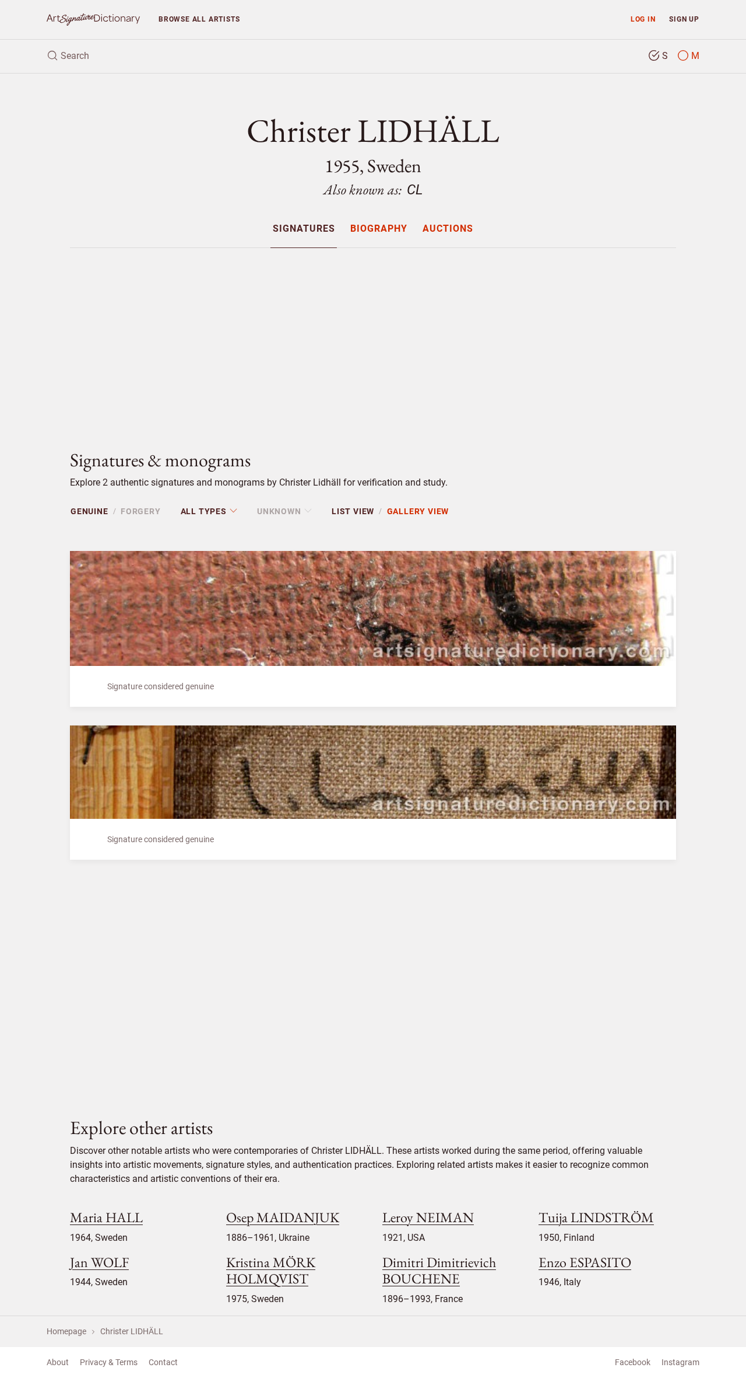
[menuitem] (303, 228)
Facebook (632, 1362)
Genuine (89, 511)
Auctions (448, 229)
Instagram (680, 1362)
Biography (378, 229)
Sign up (684, 19)
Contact (163, 1362)
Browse (199, 19)
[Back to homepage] (93, 19)
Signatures (304, 229)
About (58, 1362)
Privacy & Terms (109, 1362)
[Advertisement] (373, 339)
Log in (643, 19)
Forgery (141, 511)
